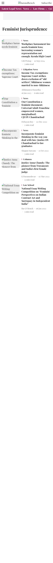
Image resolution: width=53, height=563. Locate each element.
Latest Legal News (11, 8)
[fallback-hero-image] (11, 52)
